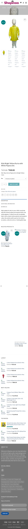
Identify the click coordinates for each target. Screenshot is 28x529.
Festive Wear (21, 481)
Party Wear (4, 489)
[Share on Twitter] (8, 195)
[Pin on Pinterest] (13, 195)
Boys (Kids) (11, 7)
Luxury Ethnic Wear (14, 484)
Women (10, 524)
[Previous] (3, 33)
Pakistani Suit (19, 486)
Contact (5, 524)
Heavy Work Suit (5, 484)
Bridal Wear (4, 479)
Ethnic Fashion (13, 481)
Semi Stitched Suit (12, 489)
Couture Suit (10, 479)
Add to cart (14, 184)
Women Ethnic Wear (6, 491)
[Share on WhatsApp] (2, 195)
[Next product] (12, 12)
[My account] (23, 2)
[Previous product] (15, 12)
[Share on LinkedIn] (16, 195)
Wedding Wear (20, 489)
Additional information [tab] (8, 203)
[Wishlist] (21, 2)
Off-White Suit (5, 486)
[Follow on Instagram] (2, 470)
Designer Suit (17, 479)
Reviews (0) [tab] (4, 206)
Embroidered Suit (5, 481)
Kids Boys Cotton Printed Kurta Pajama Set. (21, 344)
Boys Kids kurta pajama (11, 191)
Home (4, 7)
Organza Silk (11, 486)
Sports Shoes (16, 524)
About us (23, 524)
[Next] (24, 33)
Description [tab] (4, 200)
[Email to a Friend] (10, 195)
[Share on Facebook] (5, 195)
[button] (2, 2)
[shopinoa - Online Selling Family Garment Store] (11, 2)
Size (2, 178)
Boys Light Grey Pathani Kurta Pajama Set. (6, 244)
